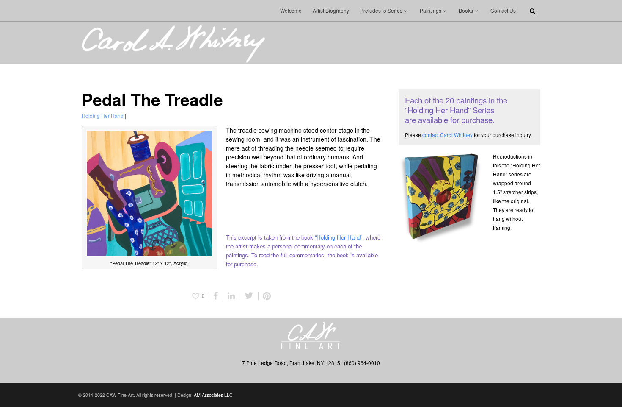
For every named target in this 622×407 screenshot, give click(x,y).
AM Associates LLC (213, 395)
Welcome (291, 10)
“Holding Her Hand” (338, 237)
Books (466, 10)
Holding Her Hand (103, 115)
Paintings (430, 10)
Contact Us (503, 10)
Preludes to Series (381, 10)
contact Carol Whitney (447, 134)
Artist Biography (331, 10)
